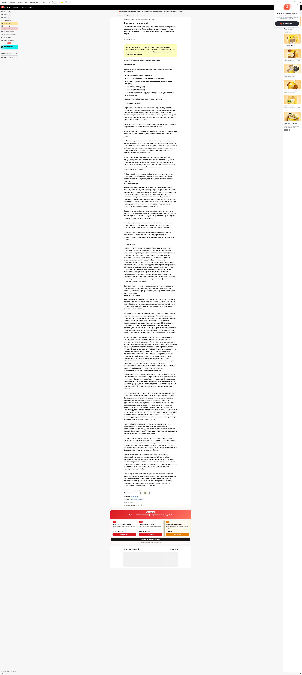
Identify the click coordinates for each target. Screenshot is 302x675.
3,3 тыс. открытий (128, 502)
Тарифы (23, 7)
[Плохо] (149, 493)
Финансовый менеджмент (174, 524)
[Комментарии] (124, 39)
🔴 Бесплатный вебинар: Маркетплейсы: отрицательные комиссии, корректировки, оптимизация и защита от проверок (151, 11)
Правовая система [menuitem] (6, 53)
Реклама (13, 671)
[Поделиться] (134, 39)
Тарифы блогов (5, 673)
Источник (127, 496)
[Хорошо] (140, 493)
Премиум (15, 7)
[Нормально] (145, 493)
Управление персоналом (141, 19)
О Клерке (30, 7)
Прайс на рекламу (5, 671)
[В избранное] (131, 39)
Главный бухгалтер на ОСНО (147, 524)
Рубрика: (126, 499)
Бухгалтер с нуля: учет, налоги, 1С (123, 524)
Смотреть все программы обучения (150, 539)
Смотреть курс (124, 534)
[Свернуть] (300, 673)
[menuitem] (9, 11)
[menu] (10, 30)
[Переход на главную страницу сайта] (5, 7)
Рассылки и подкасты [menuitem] (7, 57)
